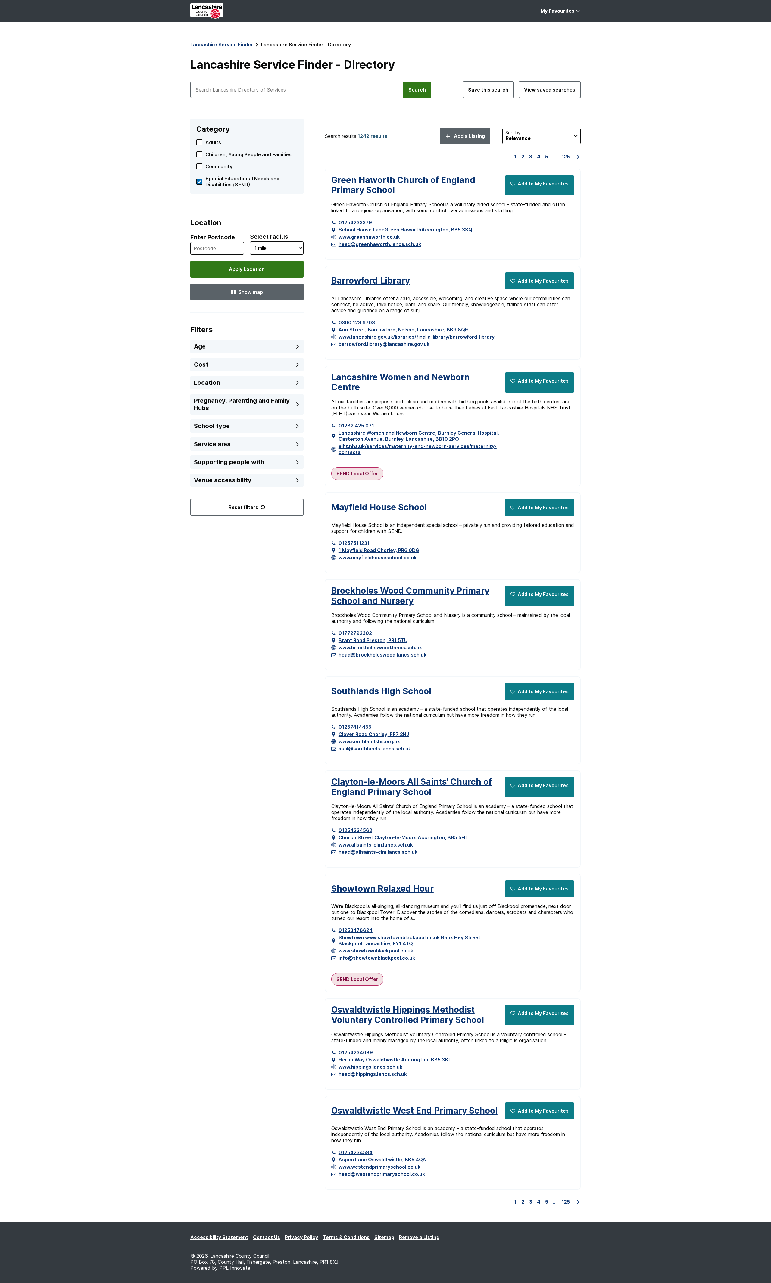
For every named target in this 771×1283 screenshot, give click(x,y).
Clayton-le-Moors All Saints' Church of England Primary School (411, 787)
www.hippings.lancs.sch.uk (370, 1067)
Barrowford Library (370, 281)
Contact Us (266, 1237)
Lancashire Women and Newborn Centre (400, 382)
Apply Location (247, 269)
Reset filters (243, 507)
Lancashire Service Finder (221, 45)
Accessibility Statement (219, 1237)
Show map (250, 292)
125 (565, 157)
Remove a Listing (419, 1237)
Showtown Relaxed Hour (382, 889)
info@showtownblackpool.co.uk (377, 958)
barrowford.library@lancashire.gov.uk (384, 344)
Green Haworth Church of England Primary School (403, 185)
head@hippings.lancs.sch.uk (373, 1074)
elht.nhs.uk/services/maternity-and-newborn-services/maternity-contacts (418, 449)
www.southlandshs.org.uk (369, 741)
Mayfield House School (379, 507)
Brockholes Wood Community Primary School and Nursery (410, 596)
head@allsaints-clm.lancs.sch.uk (378, 852)
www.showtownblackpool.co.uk (376, 951)
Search (417, 90)
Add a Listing (469, 136)
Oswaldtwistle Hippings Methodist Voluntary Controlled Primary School (407, 1015)
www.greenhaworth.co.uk (369, 237)
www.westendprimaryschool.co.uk (379, 1167)
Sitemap (384, 1237)
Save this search (488, 90)
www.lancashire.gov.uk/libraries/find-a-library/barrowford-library (417, 337)
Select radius (269, 236)
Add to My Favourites (543, 184)
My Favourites (557, 11)
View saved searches (549, 90)
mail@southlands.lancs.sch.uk (375, 749)
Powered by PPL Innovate (220, 1268)
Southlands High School (381, 691)
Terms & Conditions (346, 1237)
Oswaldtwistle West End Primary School (414, 1111)
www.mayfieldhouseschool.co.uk (378, 558)
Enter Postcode (212, 237)
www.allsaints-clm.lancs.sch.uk (376, 845)
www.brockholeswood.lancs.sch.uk (380, 648)
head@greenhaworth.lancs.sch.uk (380, 244)
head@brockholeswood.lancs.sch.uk (382, 655)
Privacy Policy (301, 1237)
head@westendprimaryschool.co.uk (382, 1174)
